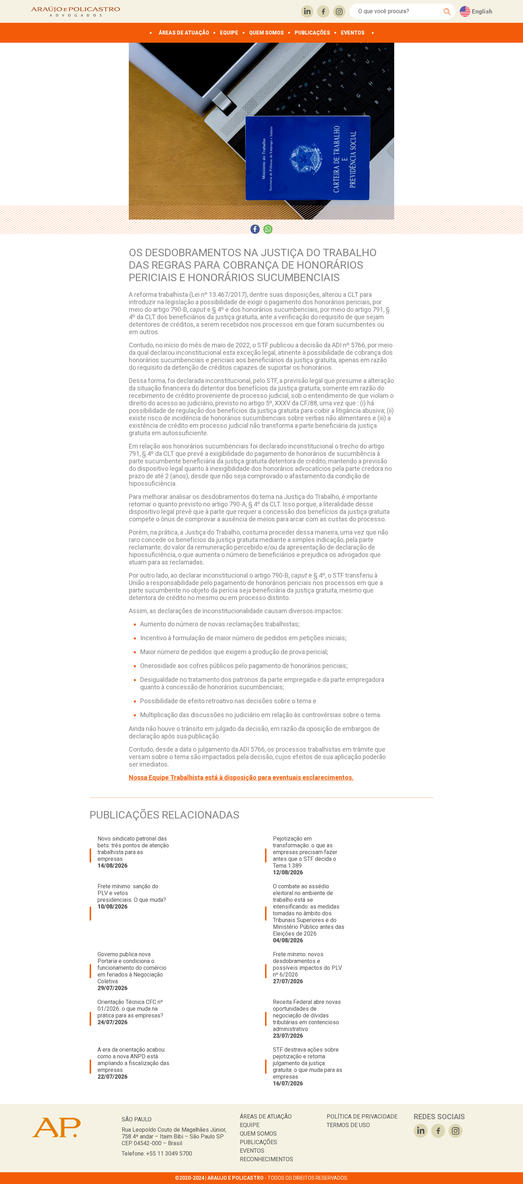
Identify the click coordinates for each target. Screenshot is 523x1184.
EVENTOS (353, 33)
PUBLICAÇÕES (312, 33)
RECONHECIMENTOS (266, 1159)
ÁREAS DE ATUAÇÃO (184, 33)
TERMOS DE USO (348, 1125)
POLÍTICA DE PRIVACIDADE (362, 1116)
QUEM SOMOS (266, 33)
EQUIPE (229, 33)
